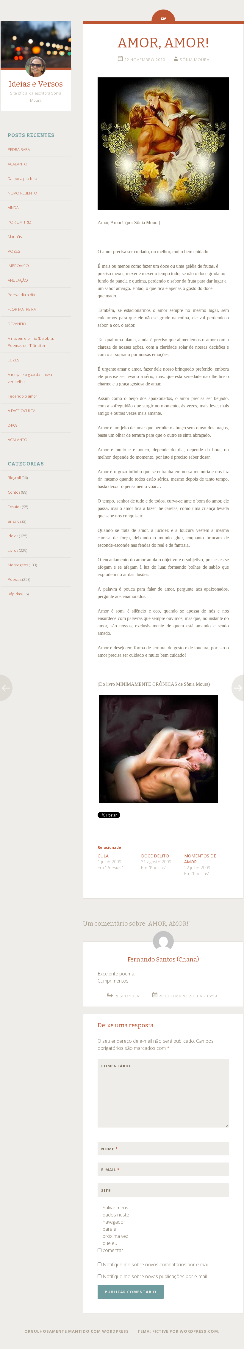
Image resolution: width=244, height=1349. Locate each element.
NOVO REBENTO (22, 193)
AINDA (13, 207)
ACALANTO (17, 164)
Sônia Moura (194, 59)
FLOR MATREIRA (22, 309)
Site (106, 1190)
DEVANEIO (17, 323)
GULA (103, 856)
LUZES (13, 360)
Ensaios (14, 506)
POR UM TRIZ (19, 222)
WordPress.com (199, 1331)
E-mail (110, 1169)
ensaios (14, 521)
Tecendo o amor (22, 396)
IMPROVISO (18, 265)
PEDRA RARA (19, 149)
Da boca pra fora (22, 178)
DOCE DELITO (155, 856)
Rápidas (15, 594)
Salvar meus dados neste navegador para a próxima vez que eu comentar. (116, 1229)
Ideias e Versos (36, 84)
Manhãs (15, 236)
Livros (13, 550)
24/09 (12, 425)
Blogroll (14, 477)
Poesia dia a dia (21, 294)
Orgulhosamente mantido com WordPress (76, 1331)
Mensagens (18, 564)
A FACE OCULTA (21, 410)
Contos (14, 492)
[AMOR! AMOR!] (163, 208)
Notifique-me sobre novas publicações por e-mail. (155, 1276)
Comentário (113, 1066)
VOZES (14, 251)
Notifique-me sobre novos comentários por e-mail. (156, 1264)
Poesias (14, 579)
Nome (109, 1149)
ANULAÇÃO (18, 280)
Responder (127, 996)
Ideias (13, 535)
